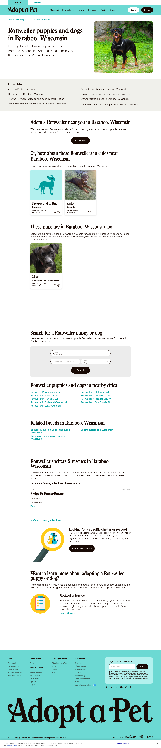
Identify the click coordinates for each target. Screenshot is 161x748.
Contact (55, 669)
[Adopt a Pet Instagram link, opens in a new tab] (126, 687)
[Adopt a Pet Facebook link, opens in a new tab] (107, 687)
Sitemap (78, 663)
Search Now (80, 141)
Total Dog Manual (15, 672)
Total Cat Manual (14, 676)
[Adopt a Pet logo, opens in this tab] (80, 715)
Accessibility (80, 676)
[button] (55, 211)
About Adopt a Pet (59, 663)
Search (80, 370)
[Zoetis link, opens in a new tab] (150, 737)
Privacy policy (80, 666)
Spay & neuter (13, 669)
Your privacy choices (83, 685)
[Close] (157, 743)
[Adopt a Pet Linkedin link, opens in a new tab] (131, 687)
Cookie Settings (62, 738)
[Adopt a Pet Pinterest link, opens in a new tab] (117, 687)
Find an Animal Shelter (82, 548)
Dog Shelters (35, 675)
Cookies (78, 672)
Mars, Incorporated (82, 679)
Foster (104, 10)
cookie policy (12, 745)
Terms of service (81, 669)
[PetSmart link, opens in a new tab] (131, 736)
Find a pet (12, 663)
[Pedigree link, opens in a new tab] (142, 737)
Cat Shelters (34, 678)
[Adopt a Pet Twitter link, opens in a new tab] (112, 687)
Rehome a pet (13, 666)
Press (54, 672)
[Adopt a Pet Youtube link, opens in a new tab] (122, 687)
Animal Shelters (36, 672)
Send (142, 667)
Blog (54, 666)
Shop (112, 10)
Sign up (147, 10)
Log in (32, 685)
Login (133, 10)
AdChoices (79, 682)
